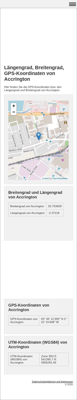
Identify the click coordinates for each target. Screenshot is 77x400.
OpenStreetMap (60, 178)
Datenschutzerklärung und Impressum (52, 381)
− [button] (13, 112)
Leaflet (45, 178)
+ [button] (13, 105)
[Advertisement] (38, 37)
